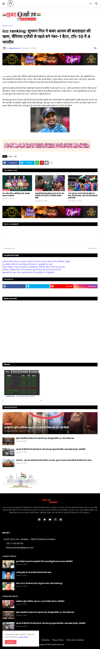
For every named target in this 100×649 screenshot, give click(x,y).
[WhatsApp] (37, 163)
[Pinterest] (42, 163)
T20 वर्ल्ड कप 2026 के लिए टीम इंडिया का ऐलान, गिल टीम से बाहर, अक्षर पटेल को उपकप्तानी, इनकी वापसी (83, 195)
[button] (3, 4)
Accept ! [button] (10, 642)
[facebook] (14, 286)
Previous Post (9, 248)
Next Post (92, 248)
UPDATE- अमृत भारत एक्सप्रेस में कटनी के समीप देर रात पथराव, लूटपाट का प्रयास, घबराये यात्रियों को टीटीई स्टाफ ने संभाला (54, 460)
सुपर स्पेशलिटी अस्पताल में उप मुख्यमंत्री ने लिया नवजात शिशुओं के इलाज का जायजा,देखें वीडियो (44, 561)
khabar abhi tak (57, 644)
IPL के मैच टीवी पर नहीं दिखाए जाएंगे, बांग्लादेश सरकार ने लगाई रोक (16, 194)
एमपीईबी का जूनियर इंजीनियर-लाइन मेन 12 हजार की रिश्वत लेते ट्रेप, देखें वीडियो (40, 601)
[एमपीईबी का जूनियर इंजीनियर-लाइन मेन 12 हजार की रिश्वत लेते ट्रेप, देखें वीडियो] (8, 604)
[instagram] (55, 519)
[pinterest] (61, 519)
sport (11, 26)
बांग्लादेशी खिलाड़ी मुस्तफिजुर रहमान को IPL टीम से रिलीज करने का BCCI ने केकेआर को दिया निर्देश (49, 195)
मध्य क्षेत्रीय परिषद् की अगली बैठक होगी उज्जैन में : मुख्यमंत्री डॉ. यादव (27, 264)
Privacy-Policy (58, 640)
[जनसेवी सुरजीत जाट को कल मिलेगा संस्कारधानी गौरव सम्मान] (8, 575)
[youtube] (50, 519)
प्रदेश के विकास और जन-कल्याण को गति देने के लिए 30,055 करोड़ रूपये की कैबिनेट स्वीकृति (36, 261)
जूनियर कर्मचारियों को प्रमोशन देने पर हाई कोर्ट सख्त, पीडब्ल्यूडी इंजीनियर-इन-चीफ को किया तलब (45, 438)
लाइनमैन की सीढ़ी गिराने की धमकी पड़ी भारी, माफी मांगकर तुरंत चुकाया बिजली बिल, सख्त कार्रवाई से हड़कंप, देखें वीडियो (50, 449)
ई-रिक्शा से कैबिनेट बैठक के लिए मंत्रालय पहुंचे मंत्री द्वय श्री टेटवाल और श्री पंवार (31, 269)
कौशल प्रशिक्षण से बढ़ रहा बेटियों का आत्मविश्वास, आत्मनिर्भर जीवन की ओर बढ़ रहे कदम (33, 267)
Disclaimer (45, 640)
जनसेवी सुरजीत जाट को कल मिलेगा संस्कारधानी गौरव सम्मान (33, 572)
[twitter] (38, 286)
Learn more (23, 637)
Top (15, 156)
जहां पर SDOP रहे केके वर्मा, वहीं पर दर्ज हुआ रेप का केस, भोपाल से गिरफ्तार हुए (39, 583)
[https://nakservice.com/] (14, 291)
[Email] (47, 163)
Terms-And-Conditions (75, 640)
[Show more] (51, 163)
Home (4, 26)
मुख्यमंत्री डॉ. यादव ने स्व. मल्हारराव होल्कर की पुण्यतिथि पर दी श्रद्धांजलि (28, 272)
